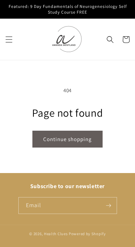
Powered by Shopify (87, 233)
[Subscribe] (109, 205)
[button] (9, 39)
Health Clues (56, 233)
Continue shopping (67, 139)
